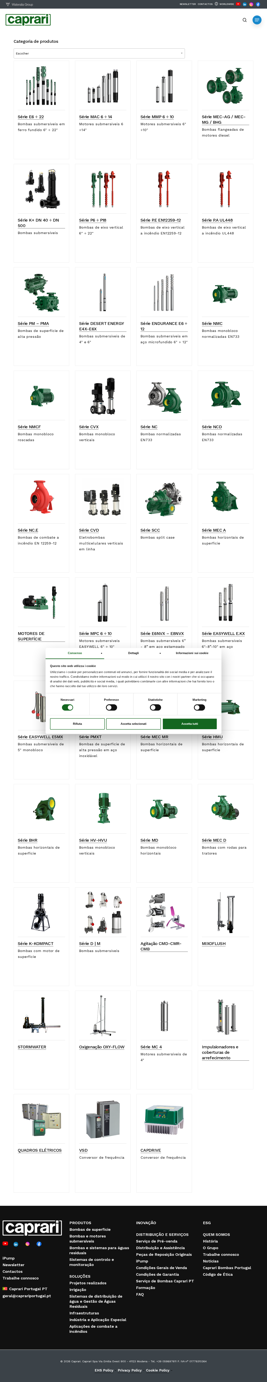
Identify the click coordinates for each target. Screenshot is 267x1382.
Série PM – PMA (33, 323)
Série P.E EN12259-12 (161, 220)
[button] (257, 20)
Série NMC (212, 323)
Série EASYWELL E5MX (40, 736)
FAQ (140, 1294)
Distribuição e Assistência (160, 1247)
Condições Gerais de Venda (161, 1267)
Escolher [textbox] (22, 53)
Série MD (149, 840)
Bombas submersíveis (38, 233)
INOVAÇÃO (146, 1222)
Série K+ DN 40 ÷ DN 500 (38, 223)
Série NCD (212, 426)
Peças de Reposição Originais (164, 1254)
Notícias (211, 1261)
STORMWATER (32, 1046)
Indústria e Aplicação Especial (97, 1319)
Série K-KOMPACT (35, 943)
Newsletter (13, 1264)
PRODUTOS (80, 1222)
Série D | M (89, 943)
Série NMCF (29, 426)
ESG (207, 1222)
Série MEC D (214, 840)
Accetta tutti (189, 723)
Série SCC (150, 530)
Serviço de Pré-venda (156, 1241)
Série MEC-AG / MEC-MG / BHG (223, 119)
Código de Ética (218, 1274)
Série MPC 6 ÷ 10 (95, 633)
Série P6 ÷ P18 (92, 220)
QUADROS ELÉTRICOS (40, 1150)
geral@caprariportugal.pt (27, 1296)
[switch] (111, 707)
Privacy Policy (130, 1370)
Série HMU (212, 736)
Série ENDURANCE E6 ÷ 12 (164, 326)
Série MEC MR (154, 736)
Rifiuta (77, 723)
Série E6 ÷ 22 (31, 116)
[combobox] (99, 53)
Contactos (12, 1271)
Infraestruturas (84, 1313)
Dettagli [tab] (133, 653)
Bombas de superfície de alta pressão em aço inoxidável (102, 750)
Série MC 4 (151, 1046)
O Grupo (210, 1247)
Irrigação (77, 1289)
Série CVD (89, 530)
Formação (145, 1287)
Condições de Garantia (157, 1274)
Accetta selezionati (133, 723)
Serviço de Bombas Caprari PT (165, 1281)
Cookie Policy (157, 1370)
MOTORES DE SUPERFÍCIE (31, 636)
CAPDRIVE (151, 1150)
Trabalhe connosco (21, 1278)
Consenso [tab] (75, 653)
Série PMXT (90, 736)
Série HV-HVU (93, 840)
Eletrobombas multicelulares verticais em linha (101, 543)
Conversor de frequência (102, 1157)
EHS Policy (104, 1370)
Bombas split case (158, 537)
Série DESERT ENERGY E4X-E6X (101, 326)
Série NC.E (28, 530)
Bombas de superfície (90, 1229)
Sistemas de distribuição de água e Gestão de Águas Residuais (95, 1301)
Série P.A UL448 (217, 220)
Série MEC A (214, 530)
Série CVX (89, 426)
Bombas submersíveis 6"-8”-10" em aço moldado (222, 646)
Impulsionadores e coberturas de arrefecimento (220, 1052)
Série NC (149, 426)
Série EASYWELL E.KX (223, 633)
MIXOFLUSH (214, 943)
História (210, 1241)
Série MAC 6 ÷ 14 (95, 116)
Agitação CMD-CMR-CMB (161, 946)
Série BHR (27, 840)
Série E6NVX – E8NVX (162, 633)
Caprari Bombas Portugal (227, 1267)
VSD (83, 1150)
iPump (9, 1258)
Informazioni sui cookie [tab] (192, 653)
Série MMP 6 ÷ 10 (157, 116)
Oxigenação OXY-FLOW (101, 1046)
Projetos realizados (87, 1283)
